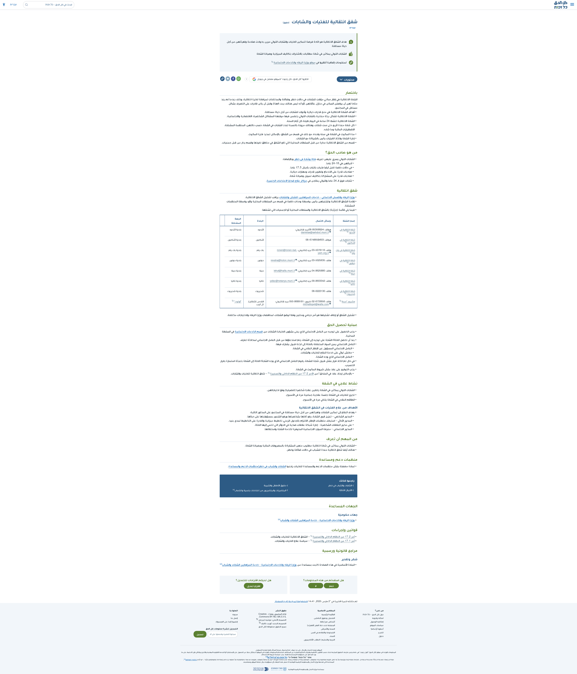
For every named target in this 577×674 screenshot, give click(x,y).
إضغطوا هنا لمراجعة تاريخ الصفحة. (291, 601)
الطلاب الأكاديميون (312, 640)
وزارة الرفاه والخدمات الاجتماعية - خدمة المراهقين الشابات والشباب (317, 520)
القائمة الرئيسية (328, 614)
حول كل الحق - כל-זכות (373, 614)
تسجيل (200, 634)
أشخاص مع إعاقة (327, 622)
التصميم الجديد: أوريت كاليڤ (273, 623)
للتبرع (380, 632)
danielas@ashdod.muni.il (315, 232)
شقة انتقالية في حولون (347, 262)
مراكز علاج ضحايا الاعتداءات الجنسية (287, 180)
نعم (331, 585)
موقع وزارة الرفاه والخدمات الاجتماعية (294, 62)
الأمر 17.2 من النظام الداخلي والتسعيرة (292, 373)
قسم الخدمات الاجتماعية (249, 331)
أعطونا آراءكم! (377, 629)
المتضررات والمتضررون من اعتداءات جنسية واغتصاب (260, 490)
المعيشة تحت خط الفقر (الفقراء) (321, 625)
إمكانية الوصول (376, 622)
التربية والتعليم (328, 640)
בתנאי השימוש (191, 660)
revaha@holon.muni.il (283, 260)
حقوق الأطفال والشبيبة (275, 485)
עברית (13, 4)
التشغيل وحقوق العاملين (324, 618)
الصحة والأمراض (328, 629)
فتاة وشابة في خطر (305, 159)
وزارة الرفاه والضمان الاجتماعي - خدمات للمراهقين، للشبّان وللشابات (317, 197)
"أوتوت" (237, 301)
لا (315, 585)
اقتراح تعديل (253, 586)
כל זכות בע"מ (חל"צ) (277, 657)
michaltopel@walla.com (316, 304)
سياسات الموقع (376, 625)
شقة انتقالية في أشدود (347, 231)
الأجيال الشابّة (345, 490)
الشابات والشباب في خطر (340, 485)
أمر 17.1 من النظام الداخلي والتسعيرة (334, 541)
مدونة (235, 614)
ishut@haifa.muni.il (284, 271)
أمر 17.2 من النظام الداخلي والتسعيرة (334, 536)
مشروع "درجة (348, 301)
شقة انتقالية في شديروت (347, 292)
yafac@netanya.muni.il (282, 281)
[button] (572, 5)
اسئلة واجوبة (377, 618)
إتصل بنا (234, 618)
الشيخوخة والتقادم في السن (323, 632)
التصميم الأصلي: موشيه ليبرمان (272, 620)
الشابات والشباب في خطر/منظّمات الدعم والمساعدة (257, 466)
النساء (332, 636)
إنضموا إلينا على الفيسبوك (227, 622)
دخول (381, 636)
